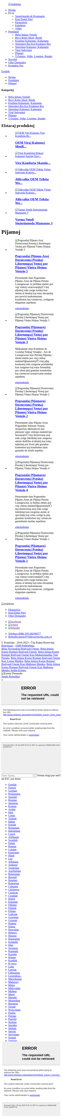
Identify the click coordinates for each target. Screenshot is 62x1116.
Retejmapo (7, 645)
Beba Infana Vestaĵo (26, 34)
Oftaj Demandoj (17, 62)
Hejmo (12, 10)
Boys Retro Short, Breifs (28, 37)
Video (18, 28)
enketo (18, 308)
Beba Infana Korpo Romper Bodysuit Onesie (27, 650)
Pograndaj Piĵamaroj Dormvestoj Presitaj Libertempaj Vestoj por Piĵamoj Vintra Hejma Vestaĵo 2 (31, 408)
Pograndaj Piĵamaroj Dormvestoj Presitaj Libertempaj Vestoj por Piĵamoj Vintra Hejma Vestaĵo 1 (31, 553)
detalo (25, 308)
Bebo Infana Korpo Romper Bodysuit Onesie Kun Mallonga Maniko (28, 663)
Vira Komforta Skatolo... (32, 163)
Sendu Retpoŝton (10, 676)
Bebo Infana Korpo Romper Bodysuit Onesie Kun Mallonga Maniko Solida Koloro (30, 667)
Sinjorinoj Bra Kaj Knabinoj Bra (33, 44)
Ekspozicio (21, 22)
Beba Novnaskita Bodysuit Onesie (20, 648)
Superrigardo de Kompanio (30, 16)
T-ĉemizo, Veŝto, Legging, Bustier (33, 56)
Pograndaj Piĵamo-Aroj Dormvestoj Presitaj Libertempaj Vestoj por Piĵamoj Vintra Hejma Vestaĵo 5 (32, 263)
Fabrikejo (20, 25)
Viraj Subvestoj (23, 50)
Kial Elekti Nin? (24, 19)
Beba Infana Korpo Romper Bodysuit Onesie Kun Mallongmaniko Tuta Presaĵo (30, 654)
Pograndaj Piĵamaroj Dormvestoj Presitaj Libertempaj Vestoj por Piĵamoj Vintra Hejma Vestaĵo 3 (31, 334)
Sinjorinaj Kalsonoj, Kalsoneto (32, 47)
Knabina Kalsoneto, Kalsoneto (32, 40)
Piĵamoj (19, 53)
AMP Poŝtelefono (24, 645)
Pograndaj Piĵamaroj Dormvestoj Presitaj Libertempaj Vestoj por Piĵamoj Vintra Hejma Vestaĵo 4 (31, 482)
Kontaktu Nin (15, 65)
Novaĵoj (12, 59)
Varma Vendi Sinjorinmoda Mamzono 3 (34, 221)
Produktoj (13, 31)
